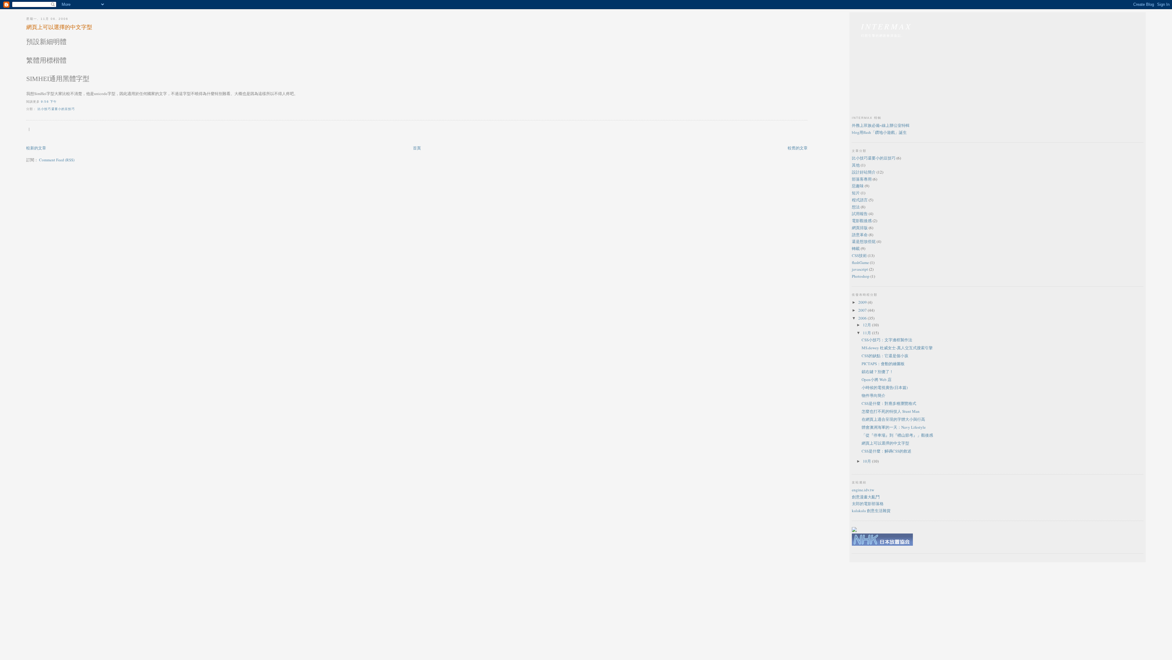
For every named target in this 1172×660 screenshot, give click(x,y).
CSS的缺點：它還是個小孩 (885, 355)
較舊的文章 (798, 148)
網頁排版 (860, 227)
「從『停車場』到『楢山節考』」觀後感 (897, 435)
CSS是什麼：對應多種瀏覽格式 (889, 403)
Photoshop (861, 276)
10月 (867, 461)
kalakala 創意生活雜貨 (871, 510)
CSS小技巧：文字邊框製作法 (887, 340)
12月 (867, 325)
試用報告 (860, 213)
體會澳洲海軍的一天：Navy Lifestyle (894, 427)
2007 (863, 310)
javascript (860, 269)
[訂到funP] (854, 530)
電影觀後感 (862, 220)
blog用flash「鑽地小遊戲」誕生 (879, 132)
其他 (856, 165)
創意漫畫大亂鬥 (866, 497)
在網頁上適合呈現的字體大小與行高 (893, 419)
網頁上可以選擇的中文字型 (59, 27)
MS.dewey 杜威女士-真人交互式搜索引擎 (897, 347)
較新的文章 (36, 148)
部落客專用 (862, 179)
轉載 (856, 248)
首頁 (417, 148)
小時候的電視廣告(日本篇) (885, 387)
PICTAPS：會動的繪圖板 (883, 363)
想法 (856, 207)
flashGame (860, 262)
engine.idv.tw (863, 490)
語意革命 (860, 234)
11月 (867, 333)
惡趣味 (858, 186)
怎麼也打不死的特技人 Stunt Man (891, 411)
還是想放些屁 (864, 241)
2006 (863, 318)
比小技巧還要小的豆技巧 (56, 109)
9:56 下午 (48, 101)
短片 (856, 193)
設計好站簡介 (864, 172)
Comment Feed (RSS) (56, 160)
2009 (863, 302)
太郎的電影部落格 (868, 503)
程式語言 (860, 200)
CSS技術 (859, 255)
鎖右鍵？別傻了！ (877, 371)
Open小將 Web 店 (877, 379)
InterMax (886, 26)
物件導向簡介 (873, 395)
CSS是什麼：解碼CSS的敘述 (886, 451)
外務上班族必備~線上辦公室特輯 (881, 125)
